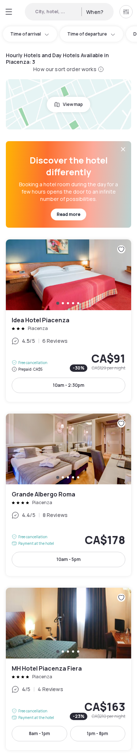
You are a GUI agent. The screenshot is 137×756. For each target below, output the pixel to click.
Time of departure (87, 34)
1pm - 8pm (97, 733)
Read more (68, 214)
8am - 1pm (39, 733)
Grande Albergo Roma (68, 495)
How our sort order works (64, 69)
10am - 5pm (69, 559)
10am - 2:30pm (68, 385)
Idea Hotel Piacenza (68, 320)
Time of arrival (25, 34)
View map (73, 104)
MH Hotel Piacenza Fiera (68, 669)
